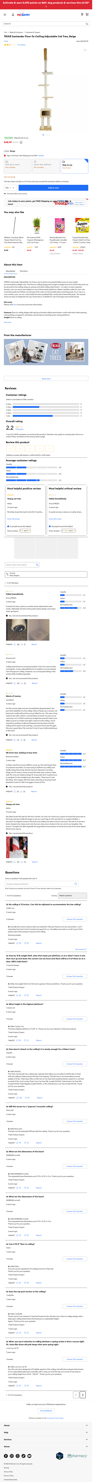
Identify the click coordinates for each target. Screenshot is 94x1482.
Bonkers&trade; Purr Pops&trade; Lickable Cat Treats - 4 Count (58, 240)
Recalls (6, 1468)
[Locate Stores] (82, 14)
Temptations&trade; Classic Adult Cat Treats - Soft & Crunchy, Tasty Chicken (81, 240)
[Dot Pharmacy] (77, 1456)
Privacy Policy (9, 1476)
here (15, 304)
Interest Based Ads (10, 1480)
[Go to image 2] (45, 134)
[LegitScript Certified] (59, 1456)
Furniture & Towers (32, 32)
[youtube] (29, 1456)
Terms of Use (8, 1472)
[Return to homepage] (23, 14)
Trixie (6, 41)
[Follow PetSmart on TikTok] (23, 1456)
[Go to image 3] (47, 134)
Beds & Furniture (16, 32)
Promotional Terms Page (54, 1418)
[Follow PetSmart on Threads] (18, 1456)
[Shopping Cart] (87, 14)
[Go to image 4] (49, 134)
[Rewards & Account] (13, 14)
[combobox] (46, 23)
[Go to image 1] (43, 134)
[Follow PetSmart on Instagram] (12, 1456)
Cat (5, 32)
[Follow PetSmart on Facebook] (6, 1456)
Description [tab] (10, 271)
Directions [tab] (24, 271)
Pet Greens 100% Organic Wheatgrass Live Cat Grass (35, 240)
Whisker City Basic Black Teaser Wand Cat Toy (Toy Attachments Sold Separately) (14, 240)
